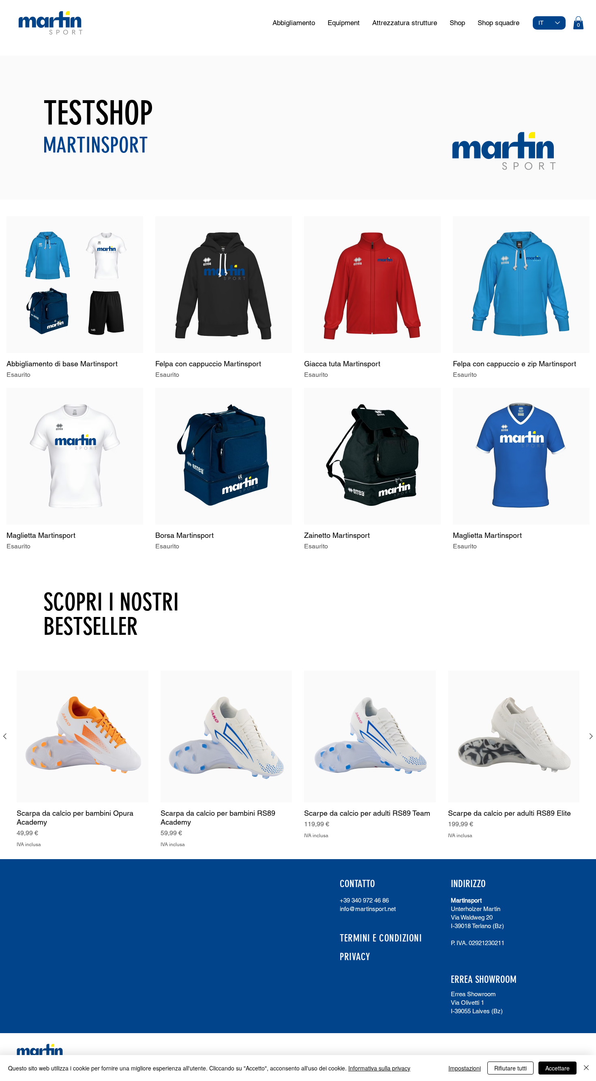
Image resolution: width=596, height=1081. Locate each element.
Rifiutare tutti (510, 1068)
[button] (578, 22)
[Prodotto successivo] (591, 736)
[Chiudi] (586, 1068)
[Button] (50, 24)
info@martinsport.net (368, 908)
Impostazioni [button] (464, 1068)
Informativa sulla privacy (379, 1068)
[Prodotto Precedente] (5, 736)
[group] (298, 759)
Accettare (557, 1068)
